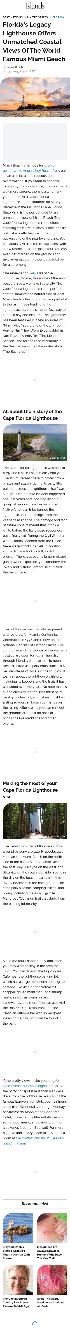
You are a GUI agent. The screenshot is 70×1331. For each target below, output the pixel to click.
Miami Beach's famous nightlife (27, 1086)
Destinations (13, 17)
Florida (58, 17)
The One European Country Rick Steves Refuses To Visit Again (17, 1302)
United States (37, 17)
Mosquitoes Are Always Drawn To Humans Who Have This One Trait (49, 1252)
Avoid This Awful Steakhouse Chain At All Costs (50, 1302)
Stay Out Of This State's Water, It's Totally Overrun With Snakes (16, 1252)
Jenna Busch (15, 67)
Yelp (32, 273)
